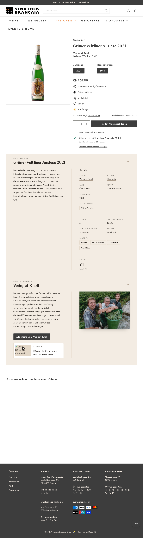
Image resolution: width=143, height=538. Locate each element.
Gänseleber (113, 242)
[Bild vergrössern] (104, 310)
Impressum (14, 481)
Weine (14, 20)
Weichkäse (85, 248)
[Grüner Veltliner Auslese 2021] (15, 411)
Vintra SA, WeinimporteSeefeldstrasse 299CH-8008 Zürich (52, 480)
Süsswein (111, 179)
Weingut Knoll (81, 53)
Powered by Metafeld (87, 532)
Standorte (115, 20)
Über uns (13, 477)
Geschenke (90, 20)
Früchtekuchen (98, 242)
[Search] (106, 11)
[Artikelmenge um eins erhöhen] (86, 123)
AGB (11, 486)
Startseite (78, 40)
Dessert (84, 242)
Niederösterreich (115, 188)
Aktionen (64, 20)
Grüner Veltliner (87, 208)
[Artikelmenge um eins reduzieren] (76, 123)
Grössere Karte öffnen (43, 355)
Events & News (21, 28)
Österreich (84, 188)
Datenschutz (15, 490)
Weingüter (38, 20)
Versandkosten (94, 115)
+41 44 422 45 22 (49, 490)
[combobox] (76, 11)
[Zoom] (38, 72)
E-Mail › (44, 493)
